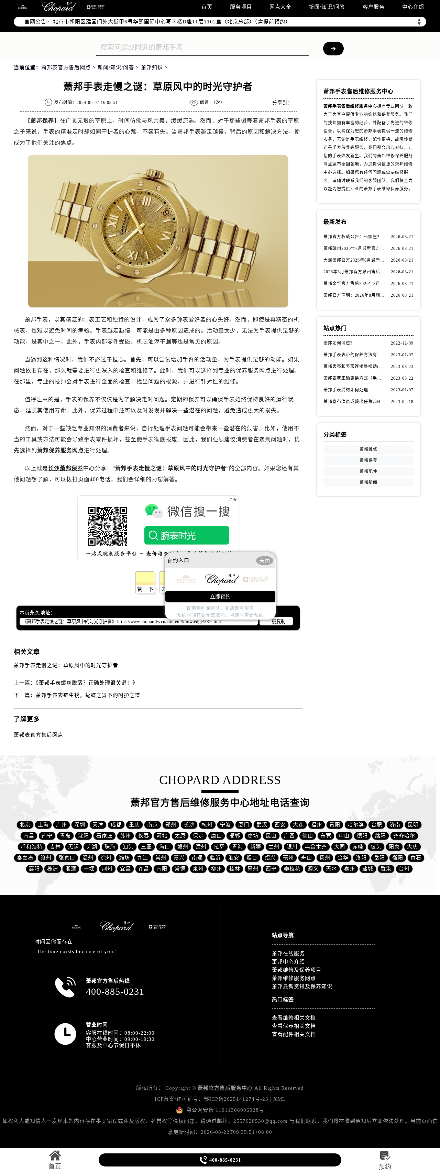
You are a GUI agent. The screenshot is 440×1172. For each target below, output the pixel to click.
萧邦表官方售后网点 (66, 67)
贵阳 (334, 824)
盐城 (367, 869)
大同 (339, 846)
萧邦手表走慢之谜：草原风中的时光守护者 (66, 665)
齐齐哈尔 (404, 835)
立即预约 (220, 596)
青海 (237, 846)
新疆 (255, 846)
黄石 (415, 857)
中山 (344, 835)
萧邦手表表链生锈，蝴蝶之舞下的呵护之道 (88, 695)
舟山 (306, 857)
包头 (376, 846)
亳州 (288, 857)
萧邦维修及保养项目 (296, 970)
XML (279, 1099)
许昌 (143, 869)
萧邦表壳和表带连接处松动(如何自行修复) (354, 366)
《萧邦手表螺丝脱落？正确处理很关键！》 (87, 683)
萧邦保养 (42, 121)
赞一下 (145, 589)
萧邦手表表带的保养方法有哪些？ (354, 354)
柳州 (216, 869)
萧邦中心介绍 (288, 961)
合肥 (376, 824)
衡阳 (397, 857)
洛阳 (361, 857)
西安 (280, 824)
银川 (292, 846)
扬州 (324, 857)
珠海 (110, 846)
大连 (298, 824)
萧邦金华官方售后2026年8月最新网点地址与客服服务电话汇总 (354, 283)
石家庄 (104, 835)
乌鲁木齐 (316, 846)
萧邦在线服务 (288, 953)
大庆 (412, 846)
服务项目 (241, 7)
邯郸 (234, 835)
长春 (143, 835)
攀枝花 (292, 869)
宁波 (225, 824)
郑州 (170, 824)
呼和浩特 (32, 846)
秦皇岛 (25, 857)
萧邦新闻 (368, 482)
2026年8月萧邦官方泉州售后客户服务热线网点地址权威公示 (354, 272)
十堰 (89, 869)
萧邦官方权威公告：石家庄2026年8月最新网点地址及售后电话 (354, 236)
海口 (164, 846)
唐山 (216, 835)
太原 (180, 835)
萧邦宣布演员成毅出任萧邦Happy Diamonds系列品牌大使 (354, 401)
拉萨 (219, 846)
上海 (43, 824)
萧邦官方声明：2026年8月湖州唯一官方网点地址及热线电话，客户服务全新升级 (354, 295)
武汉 (261, 824)
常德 (180, 869)
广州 (61, 824)
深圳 (79, 824)
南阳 (161, 869)
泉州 (198, 869)
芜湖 (91, 846)
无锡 (73, 846)
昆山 (271, 835)
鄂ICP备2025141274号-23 (236, 1099)
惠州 (253, 869)
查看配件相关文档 (294, 1034)
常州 (160, 857)
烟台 (251, 857)
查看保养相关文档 (294, 1026)
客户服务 (374, 7)
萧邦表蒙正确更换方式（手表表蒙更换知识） (354, 378)
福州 (316, 824)
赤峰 (357, 846)
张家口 (67, 857)
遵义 (313, 869)
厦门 (243, 824)
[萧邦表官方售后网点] (23, 7)
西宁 (271, 869)
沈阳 (83, 835)
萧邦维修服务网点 (294, 978)
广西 (289, 835)
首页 (206, 7)
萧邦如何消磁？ (339, 343)
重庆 (134, 824)
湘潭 (70, 869)
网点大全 (281, 7)
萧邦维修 (368, 449)
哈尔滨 (356, 824)
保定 (198, 835)
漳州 (201, 846)
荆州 (107, 869)
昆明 (413, 824)
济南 (394, 824)
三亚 (146, 846)
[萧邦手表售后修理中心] (95, 7)
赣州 (182, 846)
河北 (161, 835)
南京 (152, 824)
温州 (88, 857)
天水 (331, 869)
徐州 (106, 857)
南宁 (47, 835)
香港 (386, 869)
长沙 (189, 824)
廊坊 (253, 835)
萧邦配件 (368, 471)
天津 (97, 824)
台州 (404, 869)
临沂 (215, 857)
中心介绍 (413, 7)
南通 (197, 857)
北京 (25, 824)
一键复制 (276, 621)
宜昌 (125, 869)
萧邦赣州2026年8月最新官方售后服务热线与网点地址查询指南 (354, 248)
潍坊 (124, 857)
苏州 (125, 835)
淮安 (233, 857)
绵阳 (380, 835)
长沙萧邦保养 (65, 468)
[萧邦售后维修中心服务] (59, 7)
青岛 (65, 835)
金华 (343, 857)
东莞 (325, 835)
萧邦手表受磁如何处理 (345, 390)
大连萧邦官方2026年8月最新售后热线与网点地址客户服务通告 (354, 260)
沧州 (46, 857)
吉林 (55, 846)
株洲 (52, 869)
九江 (142, 857)
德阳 (362, 835)
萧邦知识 (152, 67)
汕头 (128, 846)
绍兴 (270, 857)
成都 (116, 824)
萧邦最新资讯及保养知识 (302, 986)
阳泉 (394, 846)
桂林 (234, 869)
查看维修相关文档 (294, 1018)
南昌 (28, 835)
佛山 (307, 835)
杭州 (207, 824)
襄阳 (34, 869)
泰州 (349, 869)
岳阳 (379, 857)
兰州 (273, 846)
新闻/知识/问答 (327, 7)
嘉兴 (179, 857)
